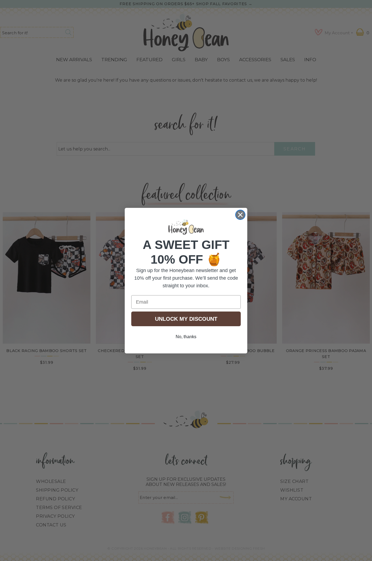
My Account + (339, 32)
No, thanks (186, 336)
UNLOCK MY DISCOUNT (186, 319)
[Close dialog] (240, 215)
